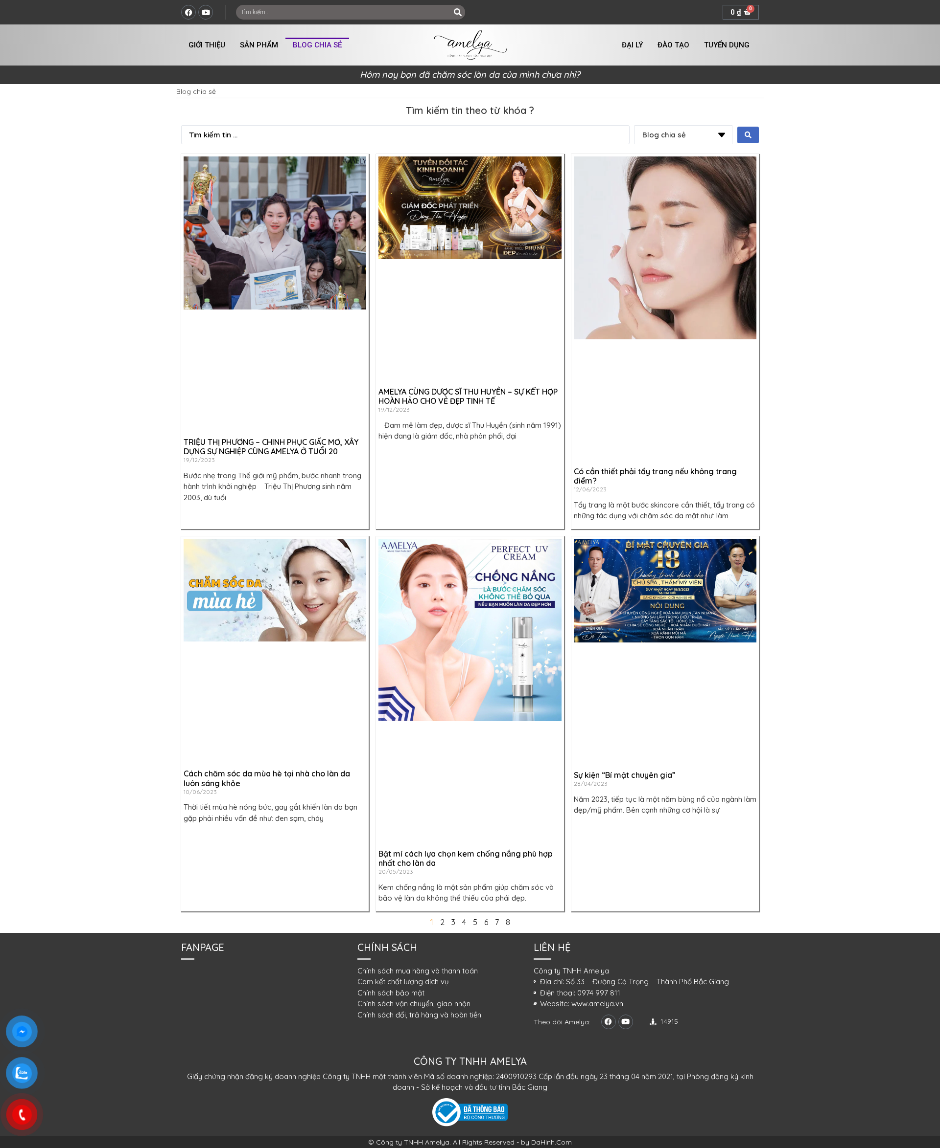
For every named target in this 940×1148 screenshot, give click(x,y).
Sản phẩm (259, 45)
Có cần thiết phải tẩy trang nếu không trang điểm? (655, 476)
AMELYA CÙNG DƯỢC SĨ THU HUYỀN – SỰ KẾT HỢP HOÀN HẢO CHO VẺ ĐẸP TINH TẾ (468, 396)
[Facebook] (188, 12)
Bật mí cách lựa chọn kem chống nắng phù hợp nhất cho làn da (465, 858)
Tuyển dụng (727, 45)
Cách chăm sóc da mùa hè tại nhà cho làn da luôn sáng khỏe (267, 778)
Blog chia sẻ (317, 45)
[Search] (457, 12)
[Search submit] (748, 135)
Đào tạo (673, 45)
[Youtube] (205, 12)
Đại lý (632, 45)
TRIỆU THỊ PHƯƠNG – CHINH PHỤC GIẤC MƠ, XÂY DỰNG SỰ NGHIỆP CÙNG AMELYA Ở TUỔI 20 (271, 446)
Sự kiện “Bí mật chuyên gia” (625, 775)
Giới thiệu (206, 45)
